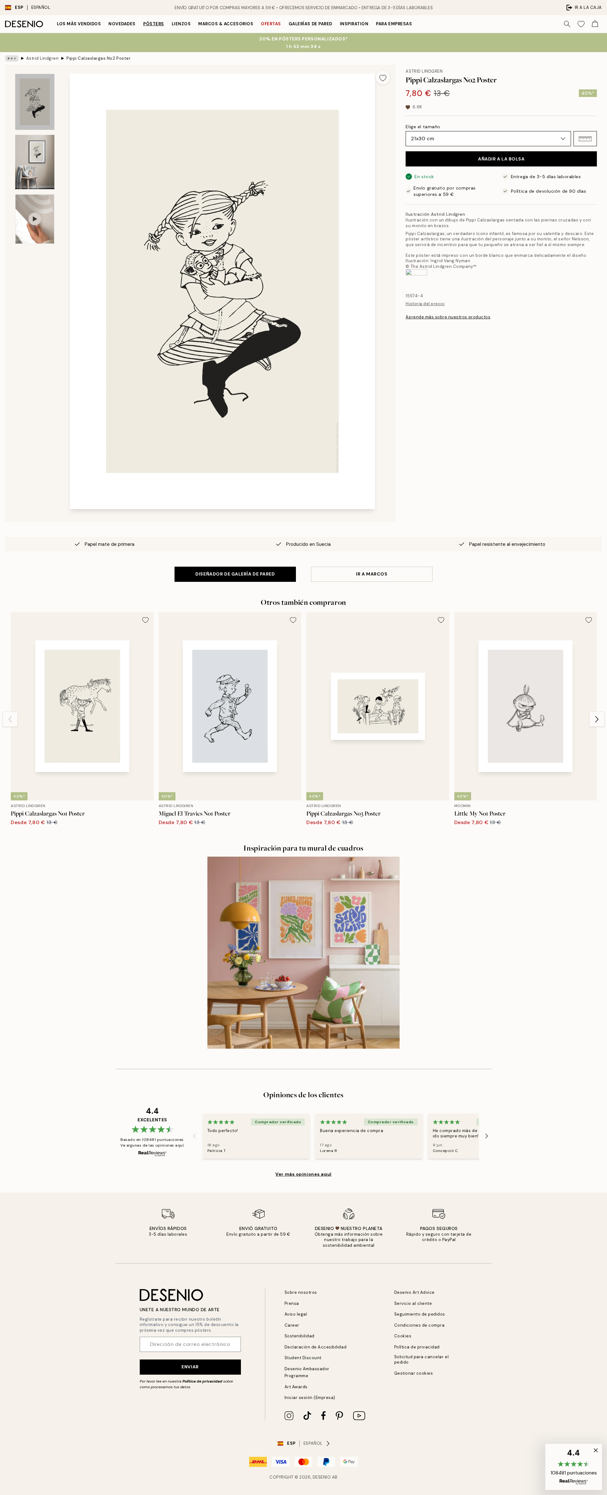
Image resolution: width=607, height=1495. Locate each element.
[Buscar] (567, 24)
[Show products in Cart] (595, 24)
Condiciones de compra (419, 1325)
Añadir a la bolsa (501, 159)
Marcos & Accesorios (225, 24)
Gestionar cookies (413, 1373)
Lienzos (181, 24)
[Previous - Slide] (10, 719)
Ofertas (271, 24)
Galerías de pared (310, 24)
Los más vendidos (79, 24)
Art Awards (296, 1387)
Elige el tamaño (423, 127)
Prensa (292, 1303)
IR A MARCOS (371, 574)
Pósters (153, 24)
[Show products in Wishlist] (581, 24)
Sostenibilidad (300, 1336)
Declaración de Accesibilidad (316, 1347)
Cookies (403, 1336)
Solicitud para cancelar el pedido (421, 1359)
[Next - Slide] (596, 719)
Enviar (190, 1367)
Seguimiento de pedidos (419, 1314)
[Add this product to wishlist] (382, 77)
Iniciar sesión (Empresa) (310, 1397)
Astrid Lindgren (42, 58)
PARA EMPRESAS (394, 24)
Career (292, 1325)
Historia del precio (425, 303)
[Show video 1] (34, 219)
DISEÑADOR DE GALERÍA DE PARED (235, 574)
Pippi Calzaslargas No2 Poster (98, 58)
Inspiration (354, 24)
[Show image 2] (34, 162)
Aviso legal (296, 1314)
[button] (585, 138)
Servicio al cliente (413, 1303)
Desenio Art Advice (414, 1292)
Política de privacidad (202, 1381)
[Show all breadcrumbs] (11, 58)
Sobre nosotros (301, 1292)
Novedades (122, 24)
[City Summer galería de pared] (303, 953)
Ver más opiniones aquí (303, 1174)
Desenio (322, 1477)
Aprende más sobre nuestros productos (448, 317)
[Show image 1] (34, 102)
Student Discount (303, 1357)
